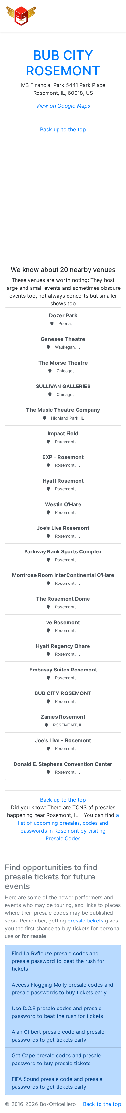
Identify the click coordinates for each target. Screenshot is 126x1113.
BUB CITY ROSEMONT (63, 63)
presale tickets (85, 920)
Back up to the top (63, 129)
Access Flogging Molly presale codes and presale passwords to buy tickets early (62, 988)
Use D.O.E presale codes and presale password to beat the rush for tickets (57, 1012)
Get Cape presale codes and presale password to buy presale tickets (56, 1059)
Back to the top (102, 1104)
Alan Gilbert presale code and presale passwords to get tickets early (58, 1036)
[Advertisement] (63, 199)
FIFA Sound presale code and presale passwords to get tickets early (57, 1083)
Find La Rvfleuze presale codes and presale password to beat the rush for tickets (58, 961)
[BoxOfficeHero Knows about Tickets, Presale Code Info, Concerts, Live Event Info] (21, 16)
